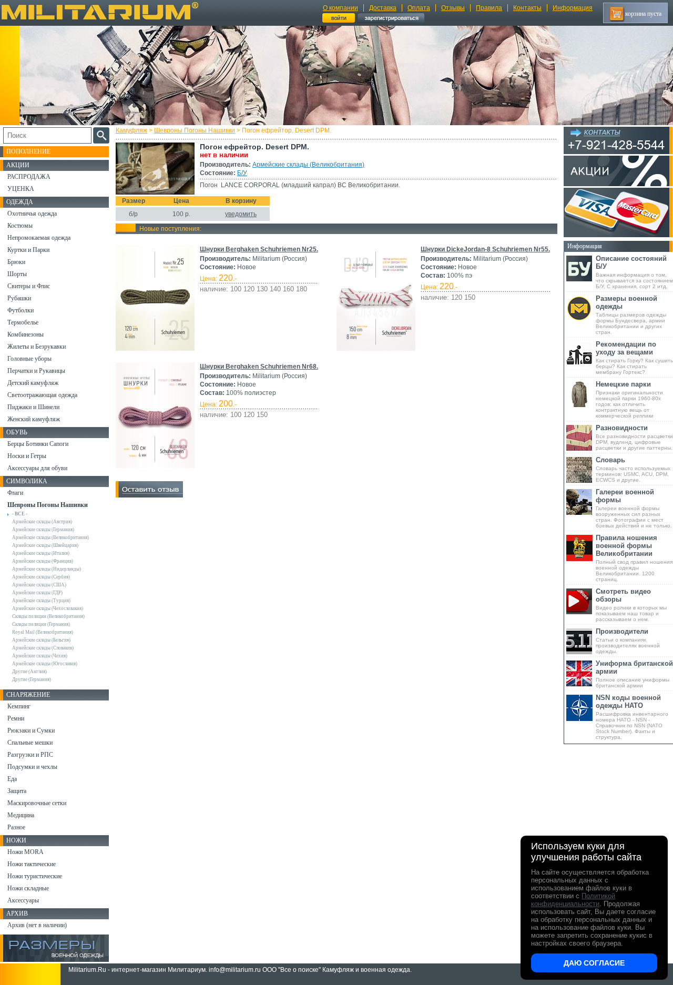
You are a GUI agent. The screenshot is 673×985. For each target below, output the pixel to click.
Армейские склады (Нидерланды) (46, 569)
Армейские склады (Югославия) (44, 663)
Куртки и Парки (28, 249)
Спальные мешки (30, 742)
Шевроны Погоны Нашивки (194, 130)
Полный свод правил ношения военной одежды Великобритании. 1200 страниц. (634, 558)
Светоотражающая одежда (42, 395)
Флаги (15, 492)
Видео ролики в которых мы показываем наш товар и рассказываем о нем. (631, 604)
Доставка (382, 8)
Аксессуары (23, 900)
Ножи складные (28, 888)
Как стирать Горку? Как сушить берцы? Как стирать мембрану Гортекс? (634, 357)
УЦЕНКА (20, 188)
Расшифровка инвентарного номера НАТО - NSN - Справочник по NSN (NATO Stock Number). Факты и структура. (632, 717)
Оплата (418, 8)
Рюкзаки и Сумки (31, 730)
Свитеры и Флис (28, 286)
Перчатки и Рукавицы (36, 370)
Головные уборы (29, 358)
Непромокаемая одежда (38, 237)
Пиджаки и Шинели (33, 407)
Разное (16, 827)
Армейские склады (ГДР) (37, 592)
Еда (12, 779)
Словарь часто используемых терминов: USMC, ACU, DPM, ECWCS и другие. (633, 469)
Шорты (17, 274)
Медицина (20, 815)
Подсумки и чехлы (32, 766)
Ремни (15, 718)
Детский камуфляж (32, 383)
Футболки (20, 310)
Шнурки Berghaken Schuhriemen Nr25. (259, 249)
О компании (340, 8)
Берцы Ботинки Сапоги (37, 444)
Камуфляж (131, 130)
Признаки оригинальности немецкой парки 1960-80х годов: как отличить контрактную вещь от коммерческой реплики (629, 399)
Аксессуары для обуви (37, 468)
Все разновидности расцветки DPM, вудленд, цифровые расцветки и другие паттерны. (634, 437)
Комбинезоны (25, 334)
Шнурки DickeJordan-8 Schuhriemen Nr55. (485, 249)
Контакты (527, 8)
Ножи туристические (34, 876)
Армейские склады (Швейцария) (45, 545)
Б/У (242, 173)
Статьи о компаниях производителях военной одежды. (628, 640)
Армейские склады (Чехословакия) (47, 608)
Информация (573, 8)
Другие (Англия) (29, 671)
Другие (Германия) (31, 679)
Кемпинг (18, 706)
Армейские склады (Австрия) (42, 521)
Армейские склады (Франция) (42, 561)
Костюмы (20, 225)
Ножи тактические (31, 864)
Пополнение (28, 151)
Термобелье (22, 322)
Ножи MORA (25, 852)
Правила (489, 8)
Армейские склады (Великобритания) (308, 164)
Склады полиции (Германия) (41, 624)
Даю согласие (594, 963)
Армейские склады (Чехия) (39, 655)
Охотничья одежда (32, 213)
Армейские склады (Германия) (43, 529)
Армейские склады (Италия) (40, 553)
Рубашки (19, 298)
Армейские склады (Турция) (41, 600)
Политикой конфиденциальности (573, 900)
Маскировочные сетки (36, 803)
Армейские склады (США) (39, 584)
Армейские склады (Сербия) (41, 577)
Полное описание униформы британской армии (634, 673)
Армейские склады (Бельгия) (41, 640)
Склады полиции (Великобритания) (48, 616)
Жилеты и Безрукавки (36, 346)
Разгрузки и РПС (30, 754)
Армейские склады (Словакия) (43, 648)
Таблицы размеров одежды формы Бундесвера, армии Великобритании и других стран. (631, 315)
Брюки (16, 262)
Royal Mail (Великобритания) (42, 632)
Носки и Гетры (26, 456)
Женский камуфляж (33, 419)
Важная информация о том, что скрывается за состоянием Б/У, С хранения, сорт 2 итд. (634, 272)
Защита (16, 791)
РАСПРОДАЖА (28, 176)
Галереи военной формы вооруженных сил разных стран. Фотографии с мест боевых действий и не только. (634, 508)
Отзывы (453, 8)
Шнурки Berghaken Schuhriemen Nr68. (259, 366)
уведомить (241, 214)
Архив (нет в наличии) (37, 925)
